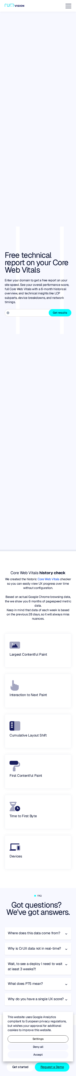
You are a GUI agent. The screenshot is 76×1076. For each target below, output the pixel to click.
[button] (68, 5)
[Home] (14, 5)
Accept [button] (37, 1054)
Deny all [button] (38, 1047)
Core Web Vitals (48, 579)
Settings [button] (38, 1039)
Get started (20, 1067)
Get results (60, 312)
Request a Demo (52, 1067)
